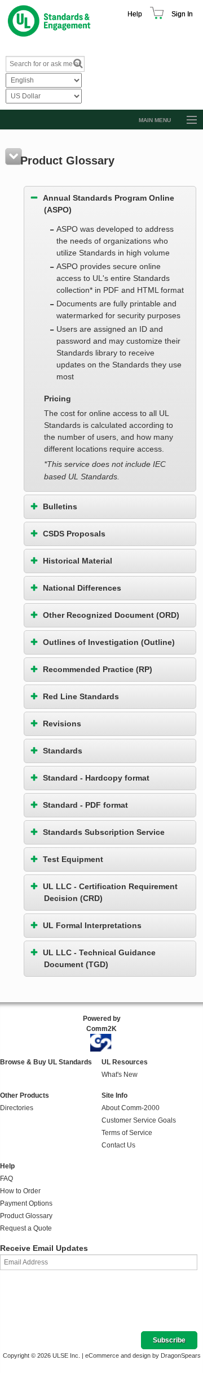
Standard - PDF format (85, 804)
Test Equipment (73, 859)
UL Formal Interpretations (92, 925)
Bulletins (60, 506)
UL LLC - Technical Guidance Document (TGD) (99, 958)
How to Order (20, 1191)
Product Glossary (26, 1216)
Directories (16, 1108)
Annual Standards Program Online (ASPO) (108, 203)
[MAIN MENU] (186, 120)
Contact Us (118, 1145)
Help (134, 14)
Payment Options (26, 1203)
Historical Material (77, 560)
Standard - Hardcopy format (96, 777)
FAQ (6, 1179)
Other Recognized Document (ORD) (111, 615)
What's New (120, 1075)
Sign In (182, 14)
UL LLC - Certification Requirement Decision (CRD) (110, 892)
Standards (62, 750)
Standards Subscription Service (104, 832)
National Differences (82, 587)
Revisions (62, 723)
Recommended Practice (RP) (97, 669)
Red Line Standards (81, 696)
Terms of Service (127, 1133)
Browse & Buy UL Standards (46, 1062)
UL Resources (125, 1062)
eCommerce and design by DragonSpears (143, 1355)
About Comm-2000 (131, 1108)
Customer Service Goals (139, 1120)
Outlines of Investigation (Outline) (109, 642)
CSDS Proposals (74, 533)
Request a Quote (26, 1228)
